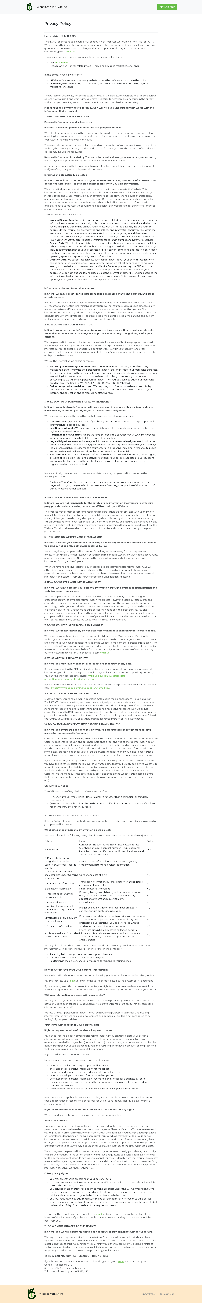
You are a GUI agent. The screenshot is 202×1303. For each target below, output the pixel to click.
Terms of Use (167, 1294)
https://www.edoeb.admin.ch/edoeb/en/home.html (80, 688)
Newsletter (167, 7)
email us (70, 51)
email (73, 980)
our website (61, 62)
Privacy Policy (148, 1294)
